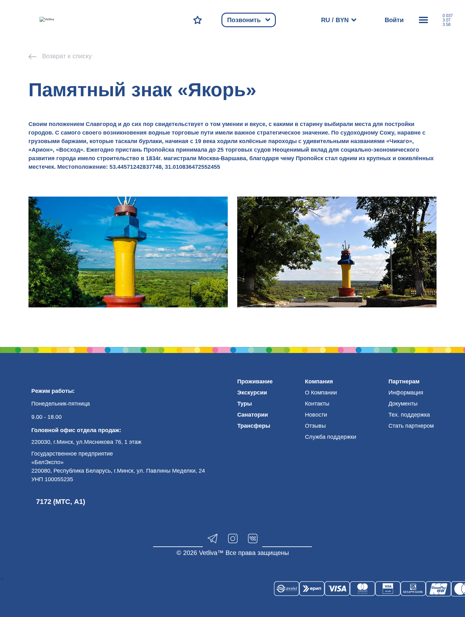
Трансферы (253, 426)
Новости (316, 415)
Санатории (252, 415)
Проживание (255, 381)
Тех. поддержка (409, 415)
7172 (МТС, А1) (60, 502)
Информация (405, 392)
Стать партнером (411, 426)
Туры (244, 403)
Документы (403, 403)
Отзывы (315, 426)
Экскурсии (252, 392)
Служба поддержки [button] (330, 437)
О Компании (321, 392)
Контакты (317, 403)
